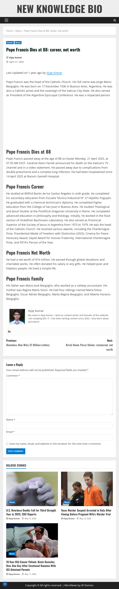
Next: (89, 344)
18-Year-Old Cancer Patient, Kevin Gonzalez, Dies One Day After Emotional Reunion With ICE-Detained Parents (31, 566)
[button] (6, 20)
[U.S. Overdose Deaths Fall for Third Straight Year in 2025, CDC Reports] (32, 489)
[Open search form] (115, 20)
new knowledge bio (59, 8)
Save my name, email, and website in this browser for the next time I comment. (55, 443)
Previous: (28, 342)
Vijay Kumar (15, 57)
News (18, 42)
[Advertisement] (59, 123)
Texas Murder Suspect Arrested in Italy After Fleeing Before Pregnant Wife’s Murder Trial (86, 512)
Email (10, 432)
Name (10, 419)
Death (10, 42)
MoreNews (70, 585)
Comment (13, 375)
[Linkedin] (9, 331)
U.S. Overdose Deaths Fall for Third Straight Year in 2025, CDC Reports (31, 512)
